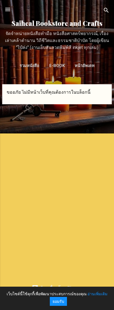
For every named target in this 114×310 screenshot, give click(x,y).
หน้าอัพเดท (85, 65)
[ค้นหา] (106, 11)
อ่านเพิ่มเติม (97, 294)
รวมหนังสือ (29, 65)
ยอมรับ (58, 301)
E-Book (57, 65)
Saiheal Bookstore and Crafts (57, 23)
